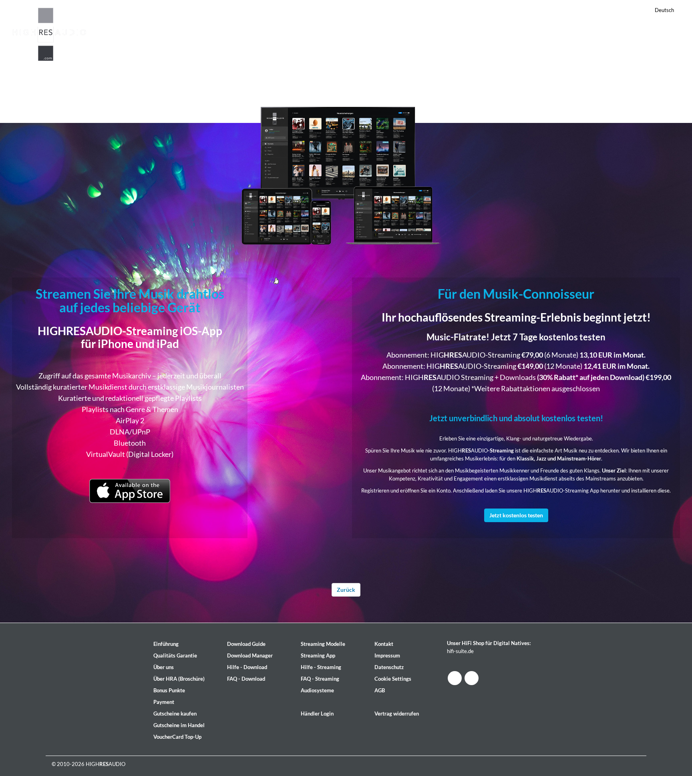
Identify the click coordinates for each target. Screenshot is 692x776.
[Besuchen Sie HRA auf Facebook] (455, 678)
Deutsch (664, 10)
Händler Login (317, 713)
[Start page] (49, 33)
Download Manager (250, 655)
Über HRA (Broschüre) (179, 678)
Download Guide (246, 644)
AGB (379, 690)
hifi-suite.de (460, 651)
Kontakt (383, 644)
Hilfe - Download (247, 667)
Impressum (387, 655)
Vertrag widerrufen (396, 713)
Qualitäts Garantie (175, 655)
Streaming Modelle (323, 644)
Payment (163, 702)
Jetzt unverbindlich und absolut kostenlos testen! (516, 418)
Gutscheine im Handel (179, 725)
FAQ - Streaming (320, 678)
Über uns (163, 667)
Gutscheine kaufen (175, 713)
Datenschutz (389, 667)
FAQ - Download (246, 678)
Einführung (166, 644)
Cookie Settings (392, 678)
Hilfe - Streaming (321, 667)
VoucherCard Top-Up (177, 737)
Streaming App (318, 655)
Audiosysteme (317, 690)
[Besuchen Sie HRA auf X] (472, 678)
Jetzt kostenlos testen (516, 515)
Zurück (346, 589)
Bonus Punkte (169, 690)
